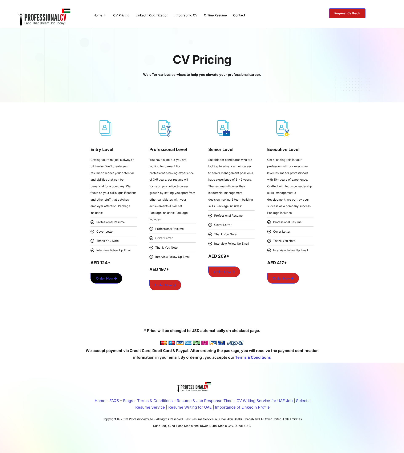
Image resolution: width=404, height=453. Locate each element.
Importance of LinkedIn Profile (242, 407)
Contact (239, 15)
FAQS (114, 400)
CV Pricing (121, 15)
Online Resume (215, 15)
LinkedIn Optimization (152, 15)
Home (97, 15)
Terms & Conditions (253, 357)
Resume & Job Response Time (205, 400)
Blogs (128, 400)
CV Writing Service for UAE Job (265, 400)
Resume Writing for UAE (190, 407)
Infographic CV (186, 15)
